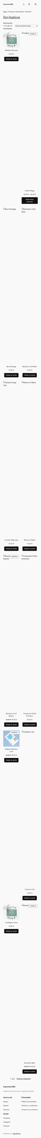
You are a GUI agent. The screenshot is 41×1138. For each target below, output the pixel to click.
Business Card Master (11, 715)
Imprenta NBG (8, 4)
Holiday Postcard (11, 50)
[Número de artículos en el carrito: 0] (35, 4)
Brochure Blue (29, 1063)
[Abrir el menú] (23, 4)
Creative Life (30, 889)
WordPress (16, 1133)
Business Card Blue (29, 367)
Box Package (11, 367)
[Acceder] (29, 4)
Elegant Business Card (11, 750)
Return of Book (29, 540)
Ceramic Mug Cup (11, 540)
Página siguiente (24, 1079)
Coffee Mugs (29, 191)
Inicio (5, 12)
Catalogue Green (11, 922)
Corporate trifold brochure (29, 715)
